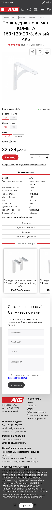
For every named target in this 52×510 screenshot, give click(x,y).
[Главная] (13, 9)
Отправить (16, 385)
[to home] (13, 402)
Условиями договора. (31, 497)
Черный (18, 136)
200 (13, 127)
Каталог (30, 402)
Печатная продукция (36, 418)
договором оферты (17, 378)
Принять (26, 505)
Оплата (30, 409)
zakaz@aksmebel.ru (17, 443)
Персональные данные (37, 415)
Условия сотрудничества (14, 431)
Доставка (31, 405)
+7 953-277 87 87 (14, 425)
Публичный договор (36, 412)
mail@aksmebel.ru (16, 428)
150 (13, 118)
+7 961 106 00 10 (14, 439)
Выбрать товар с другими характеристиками (24, 165)
